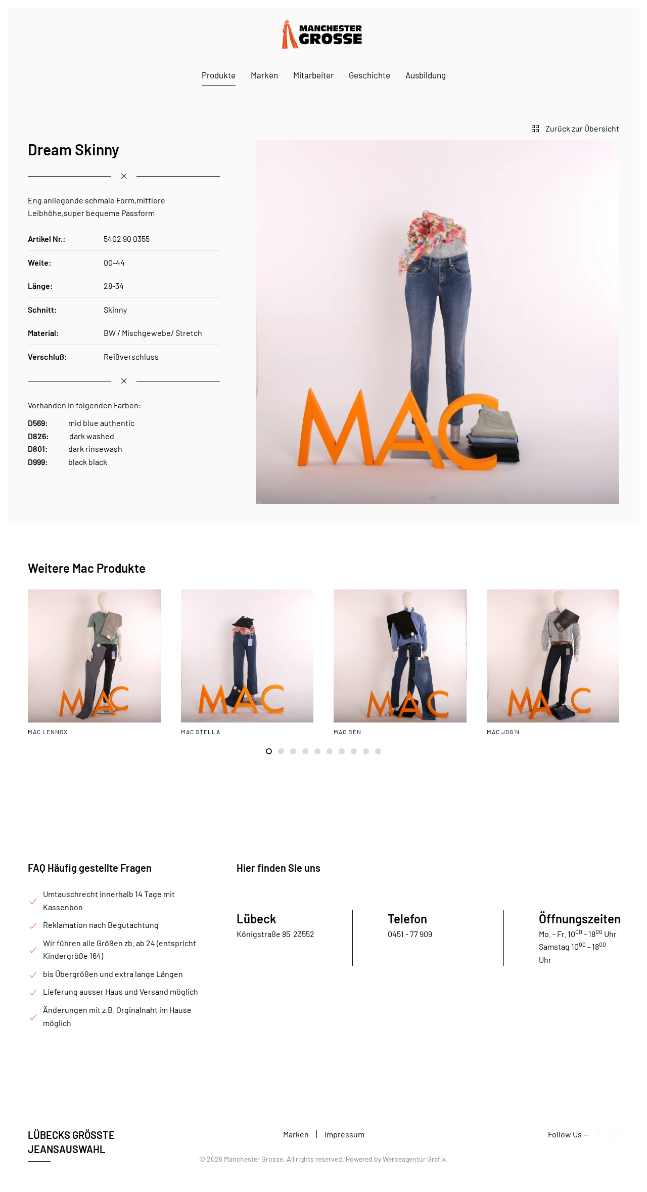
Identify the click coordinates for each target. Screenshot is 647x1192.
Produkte (219, 75)
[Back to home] (323, 34)
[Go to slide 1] (269, 751)
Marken (264, 75)
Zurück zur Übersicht (582, 128)
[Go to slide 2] (281, 751)
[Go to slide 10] (378, 751)
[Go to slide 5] (317, 751)
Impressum (344, 1134)
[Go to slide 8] (354, 751)
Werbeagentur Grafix (414, 1159)
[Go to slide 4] (305, 751)
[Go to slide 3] (293, 751)
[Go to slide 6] (330, 751)
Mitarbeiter (313, 75)
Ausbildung (425, 75)
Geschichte (369, 75)
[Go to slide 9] (366, 751)
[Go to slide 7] (342, 751)
